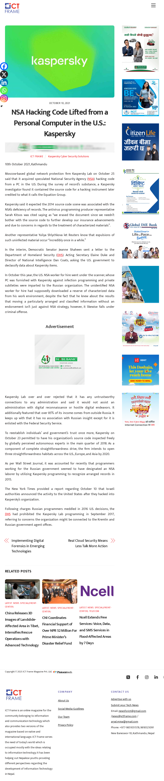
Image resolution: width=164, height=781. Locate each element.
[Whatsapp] (4, 90)
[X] (4, 74)
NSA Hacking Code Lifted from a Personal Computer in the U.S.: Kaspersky (59, 123)
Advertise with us (121, 699)
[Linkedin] (4, 82)
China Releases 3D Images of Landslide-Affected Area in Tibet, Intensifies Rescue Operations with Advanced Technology (22, 629)
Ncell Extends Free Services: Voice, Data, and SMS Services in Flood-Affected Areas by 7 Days (95, 630)
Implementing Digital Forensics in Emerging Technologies (28, 546)
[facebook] (138, 677)
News (16, 603)
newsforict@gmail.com (132, 711)
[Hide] (1, 106)
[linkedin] (156, 677)
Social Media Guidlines (71, 708)
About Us (63, 700)
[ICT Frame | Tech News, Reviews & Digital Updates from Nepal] (12, 12)
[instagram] (147, 677)
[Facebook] (4, 66)
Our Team (64, 716)
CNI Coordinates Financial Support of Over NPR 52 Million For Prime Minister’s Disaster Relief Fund (59, 631)
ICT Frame (36, 156)
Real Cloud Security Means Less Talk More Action (88, 543)
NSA (91, 179)
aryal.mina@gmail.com (124, 721)
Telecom (94, 611)
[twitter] (128, 677)
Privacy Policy (65, 725)
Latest (8, 603)
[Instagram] (4, 98)
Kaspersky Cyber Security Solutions (68, 156)
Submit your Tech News (125, 705)
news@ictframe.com (124, 716)
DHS (60, 255)
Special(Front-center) (21, 605)
